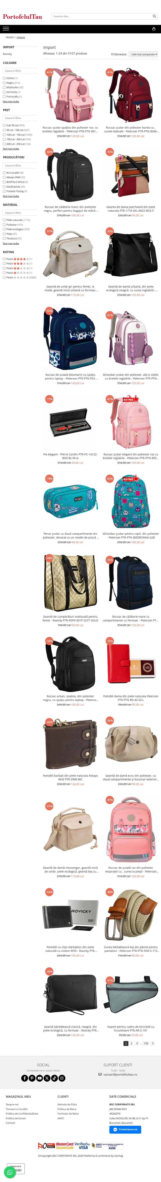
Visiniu (10, 78)
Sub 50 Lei (12, 125)
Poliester (11, 224)
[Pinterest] (32, 1078)
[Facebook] (24, 1078)
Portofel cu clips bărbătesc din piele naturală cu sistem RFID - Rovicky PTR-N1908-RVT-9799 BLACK (70, 949)
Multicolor (12, 87)
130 (146, 1043)
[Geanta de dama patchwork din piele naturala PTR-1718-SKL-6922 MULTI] (131, 175)
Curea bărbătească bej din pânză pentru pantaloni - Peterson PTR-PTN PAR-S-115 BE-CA (131, 949)
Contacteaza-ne (128, 1129)
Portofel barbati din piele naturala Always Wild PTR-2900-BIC (70, 777)
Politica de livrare (16, 1118)
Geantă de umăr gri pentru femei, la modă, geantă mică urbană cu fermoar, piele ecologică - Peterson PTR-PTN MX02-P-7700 (70, 288)
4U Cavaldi (12, 172)
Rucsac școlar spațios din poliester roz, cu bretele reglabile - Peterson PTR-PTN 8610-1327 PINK (70, 129)
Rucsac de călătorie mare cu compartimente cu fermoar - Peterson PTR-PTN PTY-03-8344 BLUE (131, 618)
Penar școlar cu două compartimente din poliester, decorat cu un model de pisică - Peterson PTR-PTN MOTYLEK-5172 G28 (70, 535)
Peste (10, 259)
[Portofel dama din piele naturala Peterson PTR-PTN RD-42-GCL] (131, 664)
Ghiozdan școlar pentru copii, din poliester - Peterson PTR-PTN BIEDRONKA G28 (131, 535)
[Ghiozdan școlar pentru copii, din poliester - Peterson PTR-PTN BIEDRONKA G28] (131, 502)
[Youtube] (39, 1078)
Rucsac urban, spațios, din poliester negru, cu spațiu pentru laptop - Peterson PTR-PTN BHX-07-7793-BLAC (70, 698)
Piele (9, 234)
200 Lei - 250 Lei (15, 144)
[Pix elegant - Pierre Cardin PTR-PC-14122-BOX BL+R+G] (70, 422)
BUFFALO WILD (15, 182)
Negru (10, 82)
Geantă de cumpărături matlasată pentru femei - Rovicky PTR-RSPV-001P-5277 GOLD (70, 618)
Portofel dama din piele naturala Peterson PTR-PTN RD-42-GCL (130, 698)
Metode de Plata (67, 1104)
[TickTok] (54, 1078)
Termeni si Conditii (16, 1109)
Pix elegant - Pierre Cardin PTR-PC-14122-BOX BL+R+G (70, 456)
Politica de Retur (67, 1109)
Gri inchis (11, 92)
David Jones (13, 186)
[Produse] (6, 30)
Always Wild (13, 177)
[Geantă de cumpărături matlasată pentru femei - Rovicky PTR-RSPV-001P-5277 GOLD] (70, 583)
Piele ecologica (14, 229)
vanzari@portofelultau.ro (120, 1074)
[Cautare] (154, 16)
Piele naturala (14, 220)
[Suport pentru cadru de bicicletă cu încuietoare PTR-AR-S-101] (131, 994)
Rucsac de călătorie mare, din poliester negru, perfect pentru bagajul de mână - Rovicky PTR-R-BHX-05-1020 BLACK (70, 208)
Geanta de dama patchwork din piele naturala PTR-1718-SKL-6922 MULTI (130, 208)
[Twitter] (47, 1078)
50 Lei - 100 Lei (14, 130)
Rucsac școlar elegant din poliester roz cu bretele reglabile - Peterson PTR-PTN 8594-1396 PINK (131, 456)
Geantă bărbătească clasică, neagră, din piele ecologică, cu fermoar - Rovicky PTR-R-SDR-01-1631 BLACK (70, 1028)
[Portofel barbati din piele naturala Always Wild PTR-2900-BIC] (70, 743)
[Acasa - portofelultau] (22, 16)
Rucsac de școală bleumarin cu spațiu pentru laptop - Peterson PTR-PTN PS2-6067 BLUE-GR (70, 376)
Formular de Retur (68, 1113)
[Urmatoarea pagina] (152, 1043)
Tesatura (11, 238)
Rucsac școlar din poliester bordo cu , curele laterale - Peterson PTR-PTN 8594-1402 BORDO (130, 129)
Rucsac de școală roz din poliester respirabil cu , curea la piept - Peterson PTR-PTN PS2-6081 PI (130, 869)
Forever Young (15, 191)
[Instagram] (62, 1078)
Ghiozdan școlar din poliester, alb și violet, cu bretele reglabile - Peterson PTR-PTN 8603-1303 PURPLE (131, 376)
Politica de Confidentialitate (22, 1113)
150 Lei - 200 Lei (15, 139)
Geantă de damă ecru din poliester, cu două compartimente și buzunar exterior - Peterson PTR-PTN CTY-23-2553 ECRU (130, 777)
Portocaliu (12, 96)
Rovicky (7, 54)
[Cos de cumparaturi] (154, 29)
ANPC (61, 1118)
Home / (11, 37)
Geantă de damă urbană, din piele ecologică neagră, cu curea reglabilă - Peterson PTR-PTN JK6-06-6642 (131, 288)
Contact (10, 1123)
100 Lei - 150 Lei (15, 134)
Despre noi (12, 1104)
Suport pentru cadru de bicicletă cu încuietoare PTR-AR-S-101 (130, 1028)
